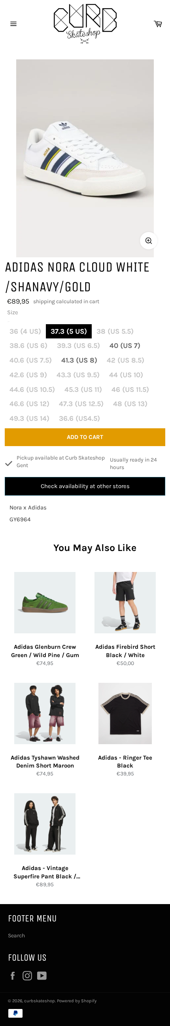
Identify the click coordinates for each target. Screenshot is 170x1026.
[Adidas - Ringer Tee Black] (125, 713)
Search (16, 935)
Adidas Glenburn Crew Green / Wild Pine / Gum (45, 651)
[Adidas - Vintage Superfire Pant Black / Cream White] (45, 824)
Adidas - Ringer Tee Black (125, 762)
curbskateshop (39, 1000)
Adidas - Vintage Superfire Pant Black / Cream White (44, 872)
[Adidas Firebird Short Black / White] (125, 602)
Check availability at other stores (85, 486)
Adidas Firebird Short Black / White (125, 651)
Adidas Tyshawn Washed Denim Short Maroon (45, 762)
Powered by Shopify (76, 1000)
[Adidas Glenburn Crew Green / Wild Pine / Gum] (45, 602)
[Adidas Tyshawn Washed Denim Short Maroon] (45, 713)
